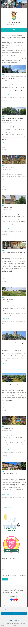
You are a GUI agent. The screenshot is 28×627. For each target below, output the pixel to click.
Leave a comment (5, 100)
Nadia (9, 80)
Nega (14, 617)
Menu (14, 29)
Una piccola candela (7, 207)
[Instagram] (14, 600)
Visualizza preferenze (14, 620)
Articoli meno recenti (6, 507)
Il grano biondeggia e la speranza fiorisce (13, 253)
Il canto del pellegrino (8, 167)
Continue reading (6, 94)
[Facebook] (11, 600)
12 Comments (4, 455)
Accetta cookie (14, 613)
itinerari (6, 146)
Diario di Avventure (14, 22)
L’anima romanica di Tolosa (10, 473)
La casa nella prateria (8, 299)
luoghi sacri (7, 97)
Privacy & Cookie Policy (6, 605)
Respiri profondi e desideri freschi (11, 385)
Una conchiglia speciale (8, 428)
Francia (3, 74)
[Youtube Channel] (16, 600)
